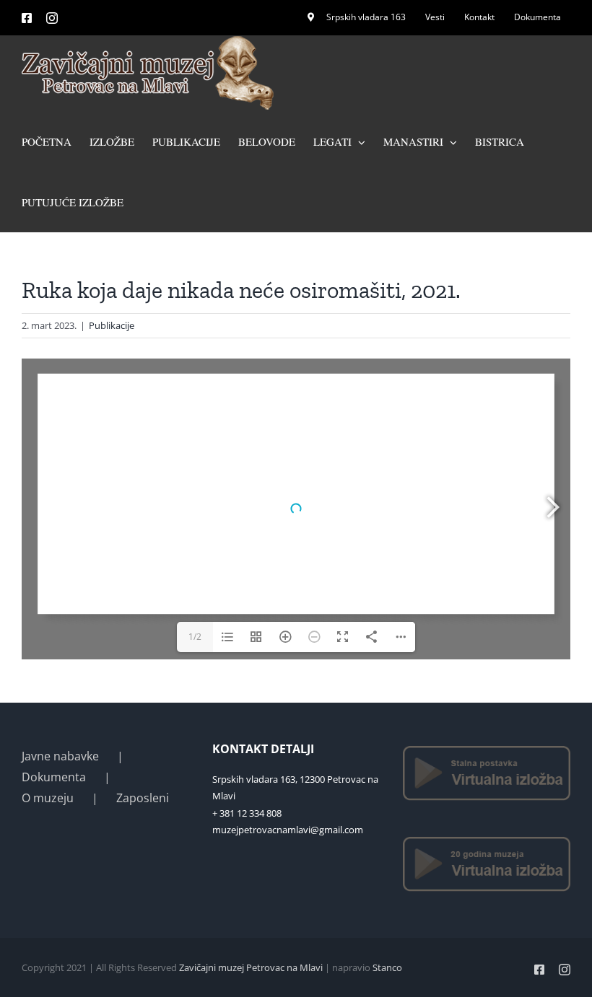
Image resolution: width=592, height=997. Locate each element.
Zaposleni (142, 798)
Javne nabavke (60, 756)
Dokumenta (54, 777)
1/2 (194, 637)
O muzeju (48, 798)
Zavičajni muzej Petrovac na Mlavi (251, 967)
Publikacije (111, 325)
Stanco (387, 967)
